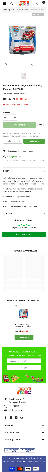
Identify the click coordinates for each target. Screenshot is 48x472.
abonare (24, 368)
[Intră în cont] (36, 3)
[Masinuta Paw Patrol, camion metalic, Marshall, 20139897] (24, 314)
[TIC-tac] (16, 417)
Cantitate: (7, 113)
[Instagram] (10, 417)
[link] (14, 283)
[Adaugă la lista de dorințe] (40, 125)
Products (18, 10)
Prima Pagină (7, 10)
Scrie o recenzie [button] (24, 234)
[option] (24, 40)
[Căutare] (11, 3)
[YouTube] (21, 417)
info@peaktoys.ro (15, 410)
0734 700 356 (13, 406)
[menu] (4, 3)
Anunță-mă (34, 141)
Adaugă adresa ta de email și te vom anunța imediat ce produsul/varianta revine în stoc (21, 134)
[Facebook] (5, 417)
